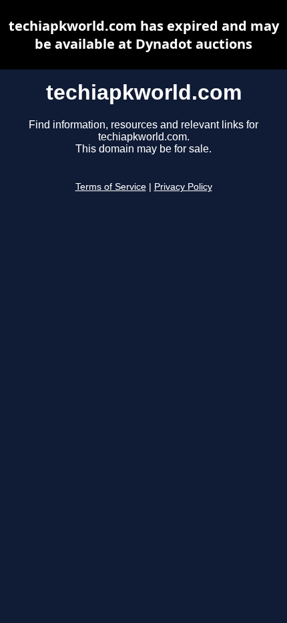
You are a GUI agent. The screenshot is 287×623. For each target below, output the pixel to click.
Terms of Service (110, 187)
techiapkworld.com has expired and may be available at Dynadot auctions (144, 35)
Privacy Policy (183, 187)
